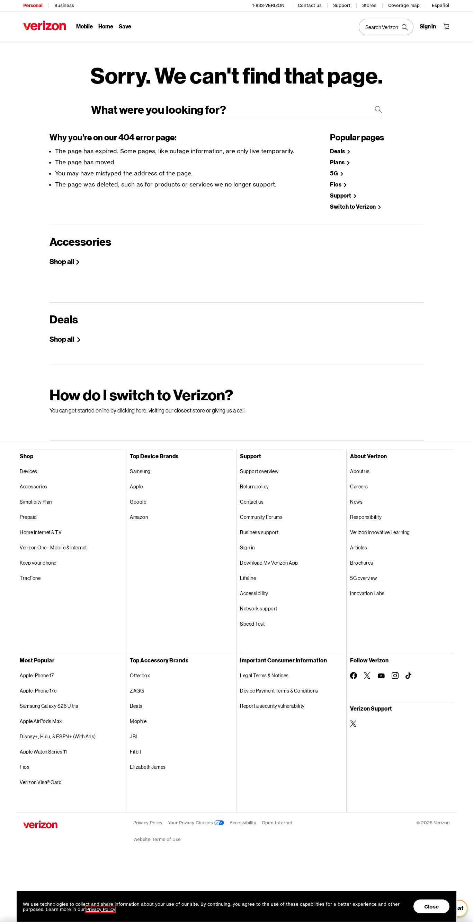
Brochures (361, 563)
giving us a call (228, 410)
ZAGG (137, 691)
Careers (359, 486)
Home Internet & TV (41, 532)
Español (440, 5)
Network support (258, 608)
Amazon (139, 517)
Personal (32, 5)
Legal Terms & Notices (264, 675)
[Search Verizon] (386, 27)
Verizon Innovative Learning (380, 532)
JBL (134, 736)
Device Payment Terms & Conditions (279, 691)
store (199, 410)
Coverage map (404, 5)
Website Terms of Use (157, 839)
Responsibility (366, 517)
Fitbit (135, 752)
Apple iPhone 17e (38, 691)
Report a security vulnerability (272, 706)
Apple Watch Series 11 (43, 752)
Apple (136, 486)
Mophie (138, 721)
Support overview (259, 471)
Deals (338, 151)
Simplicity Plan (36, 502)
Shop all (62, 261)
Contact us (310, 5)
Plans (338, 162)
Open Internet (277, 822)
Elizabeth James (148, 767)
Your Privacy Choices (191, 822)
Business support (259, 532)
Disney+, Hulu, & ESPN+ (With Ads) (58, 736)
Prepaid (28, 517)
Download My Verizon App (269, 563)
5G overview (363, 578)
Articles (358, 547)
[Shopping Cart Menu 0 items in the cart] (446, 26)
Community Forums (261, 517)
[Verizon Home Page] (44, 25)
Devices (28, 471)
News (356, 502)
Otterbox (140, 675)
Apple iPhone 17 (37, 675)
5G (334, 173)
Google (138, 502)
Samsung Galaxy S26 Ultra (49, 706)
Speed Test (252, 624)
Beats (136, 706)
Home (105, 26)
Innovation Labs (367, 593)
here (141, 410)
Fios (336, 185)
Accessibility (254, 593)
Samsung (140, 471)
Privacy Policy (147, 822)
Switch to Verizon (353, 207)
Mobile (84, 26)
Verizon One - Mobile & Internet (53, 547)
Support (341, 5)
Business (64, 5)
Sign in (247, 547)
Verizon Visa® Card (41, 782)
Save (125, 26)
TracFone (30, 578)
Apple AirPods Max (41, 721)
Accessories (33, 486)
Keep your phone (38, 563)
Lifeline (248, 578)
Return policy (254, 486)
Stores (369, 5)
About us (359, 471)
